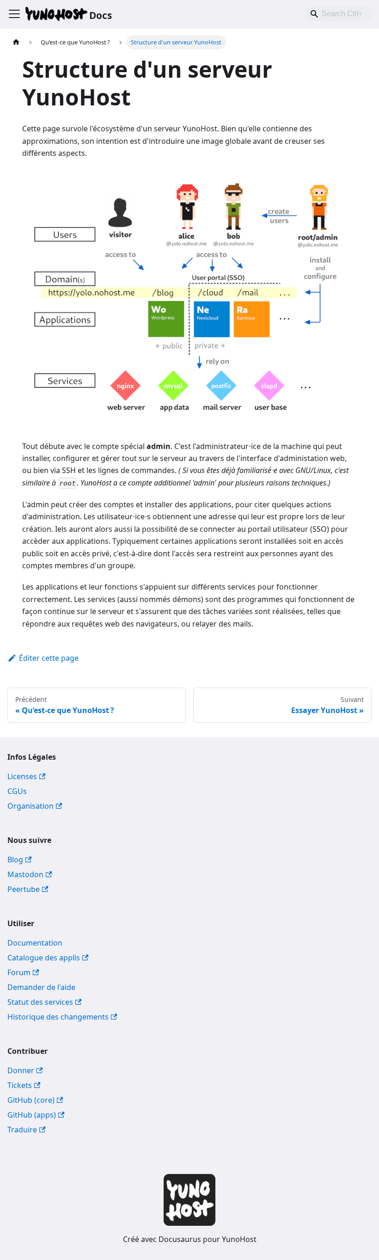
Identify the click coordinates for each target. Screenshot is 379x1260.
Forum (19, 972)
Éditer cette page (49, 658)
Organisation (30, 806)
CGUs (17, 791)
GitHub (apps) (31, 1115)
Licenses (22, 776)
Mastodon (25, 874)
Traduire (22, 1130)
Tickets (19, 1085)
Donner (20, 1070)
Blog (15, 859)
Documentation (34, 943)
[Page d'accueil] (16, 42)
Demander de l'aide (41, 987)
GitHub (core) (31, 1100)
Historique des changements (58, 1017)
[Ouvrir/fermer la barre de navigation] (14, 14)
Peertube (23, 889)
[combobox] (338, 13)
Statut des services (40, 1002)
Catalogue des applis (43, 958)
